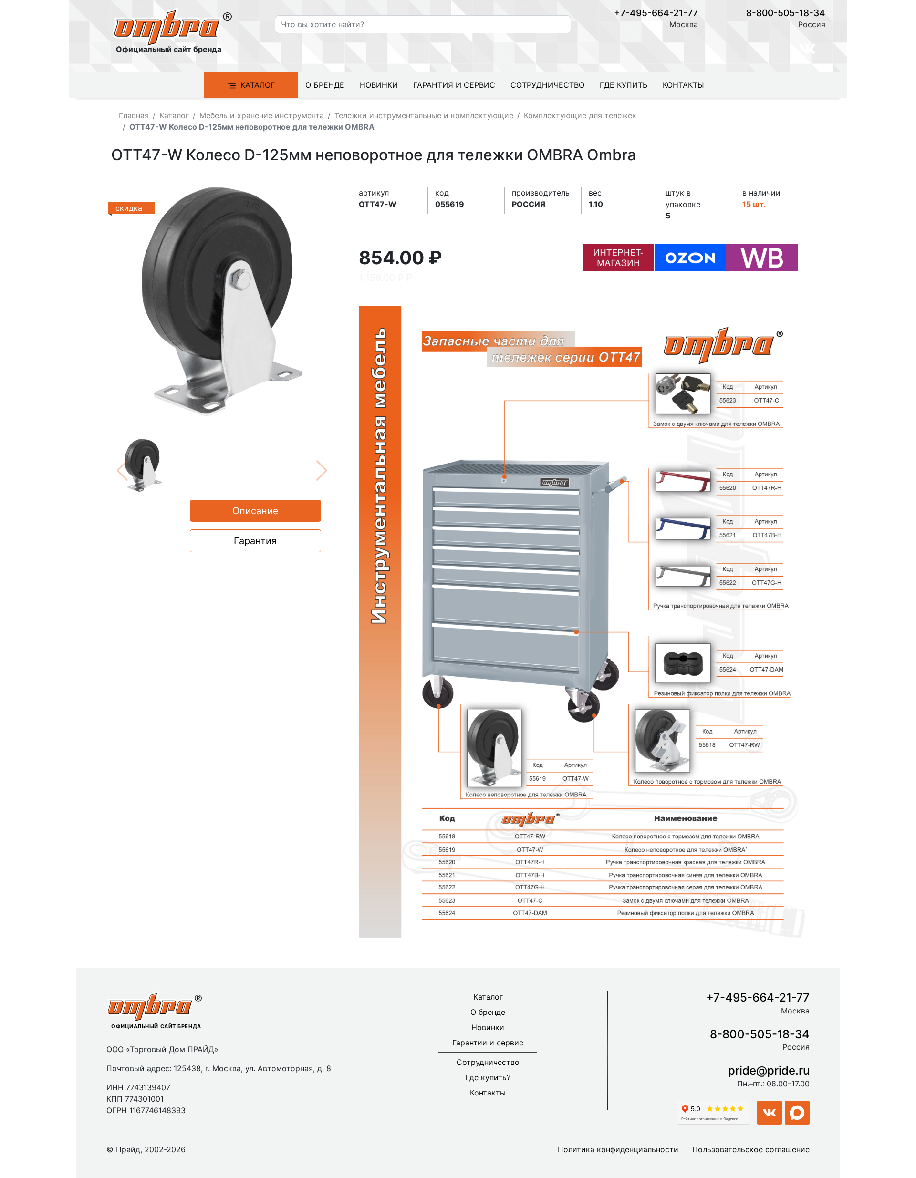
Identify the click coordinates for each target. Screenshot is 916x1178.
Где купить (623, 85)
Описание (255, 511)
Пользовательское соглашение (751, 1149)
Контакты (683, 85)
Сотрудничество (547, 85)
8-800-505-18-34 (785, 13)
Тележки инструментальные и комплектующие (423, 115)
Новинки (379, 85)
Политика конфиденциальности (618, 1149)
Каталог (257, 85)
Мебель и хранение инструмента (261, 115)
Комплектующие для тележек (580, 115)
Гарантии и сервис (487, 1042)
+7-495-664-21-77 (656, 13)
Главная (134, 115)
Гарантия (255, 541)
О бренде (324, 85)
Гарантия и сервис (454, 85)
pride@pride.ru (769, 1070)
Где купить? (487, 1077)
